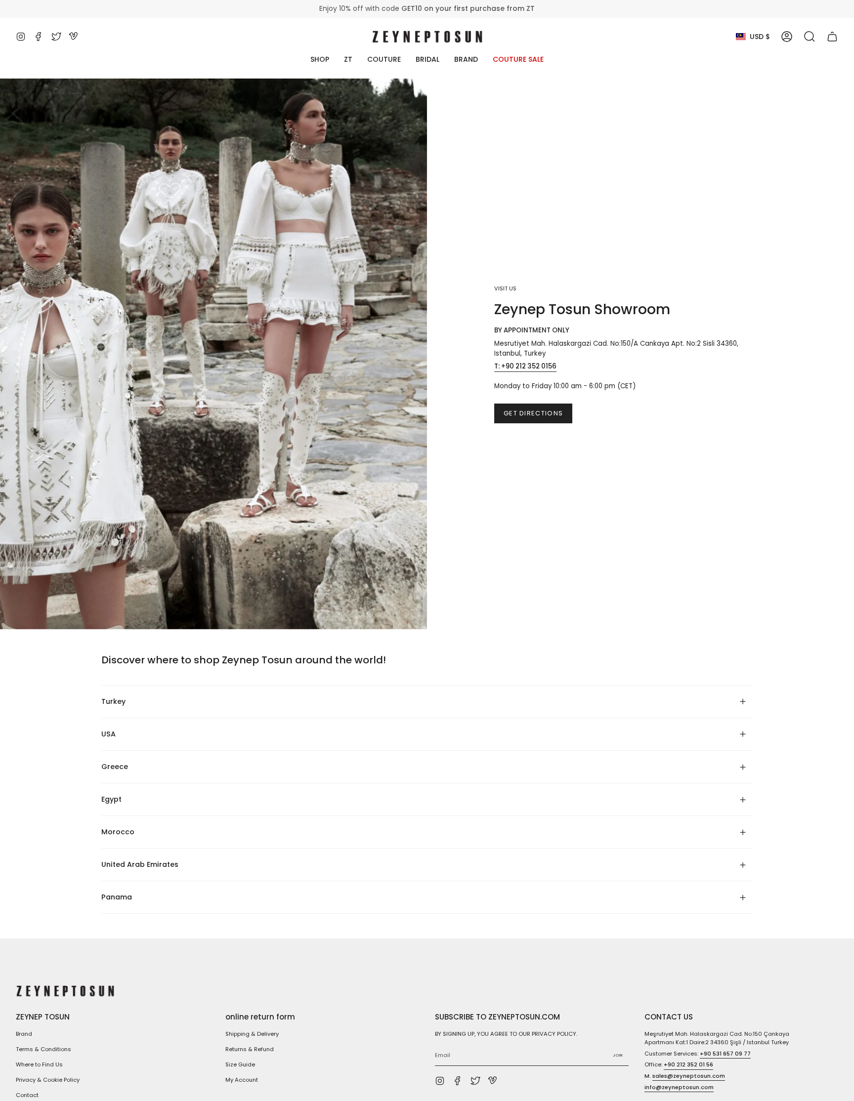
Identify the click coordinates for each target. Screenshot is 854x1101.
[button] (809, 36)
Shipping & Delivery (252, 1034)
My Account (241, 1080)
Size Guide (240, 1064)
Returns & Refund (249, 1049)
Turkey (113, 701)
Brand (24, 1034)
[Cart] (832, 36)
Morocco (117, 832)
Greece (114, 767)
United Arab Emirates (139, 864)
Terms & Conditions (43, 1049)
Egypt (111, 799)
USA (108, 734)
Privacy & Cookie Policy (48, 1080)
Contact (27, 1095)
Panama (116, 897)
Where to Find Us (39, 1064)
